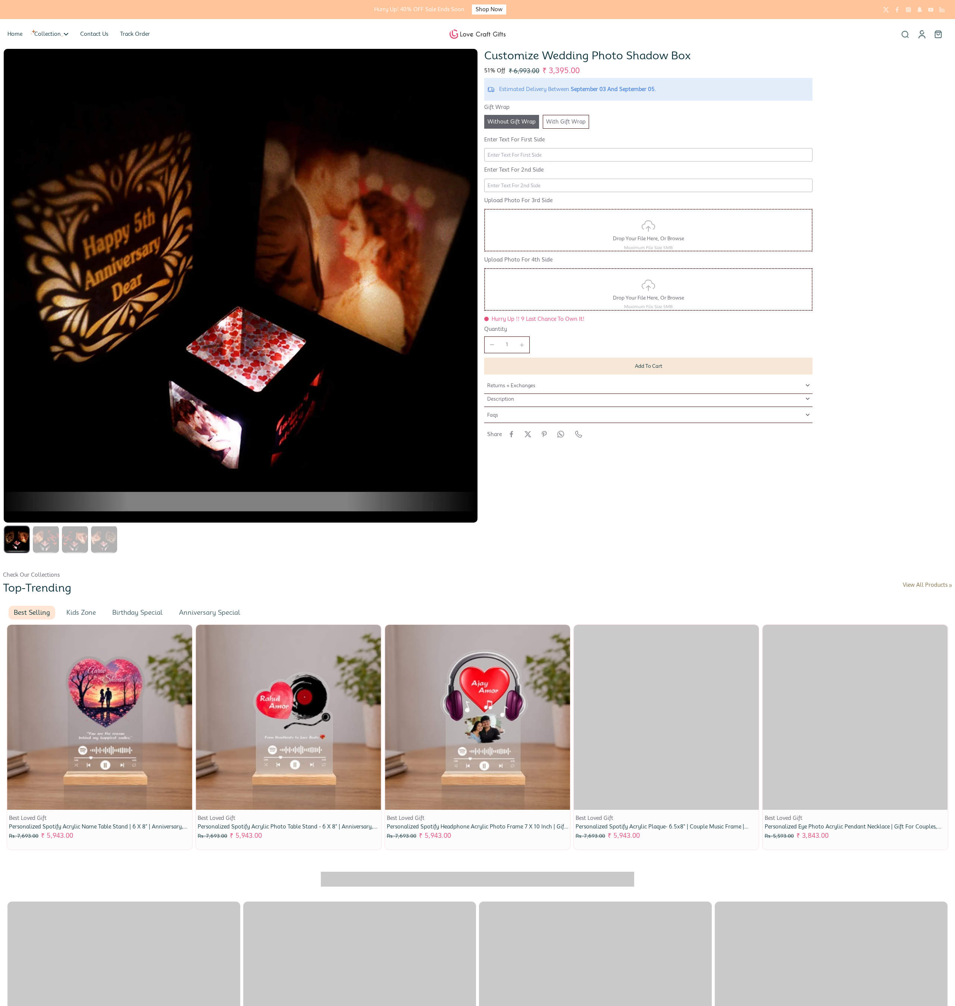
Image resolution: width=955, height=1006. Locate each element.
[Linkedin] (942, 9)
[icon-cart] (938, 33)
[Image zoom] (241, 286)
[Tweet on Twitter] (528, 434)
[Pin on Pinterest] (544, 434)
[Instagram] (908, 9)
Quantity (495, 329)
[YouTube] (930, 9)
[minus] (492, 344)
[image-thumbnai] (17, 539)
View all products (925, 585)
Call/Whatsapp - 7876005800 (811, 9)
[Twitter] (886, 9)
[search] (905, 33)
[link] (950, 585)
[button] (648, 366)
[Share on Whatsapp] (560, 434)
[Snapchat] (919, 9)
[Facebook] (897, 9)
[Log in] (921, 33)
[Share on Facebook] (511, 434)
